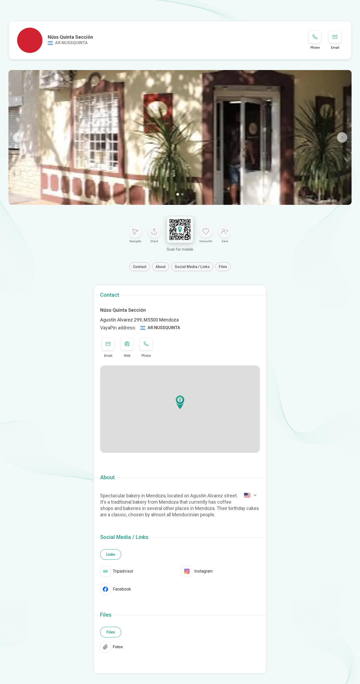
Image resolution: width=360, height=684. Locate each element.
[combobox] (250, 495)
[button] (180, 402)
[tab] (110, 554)
